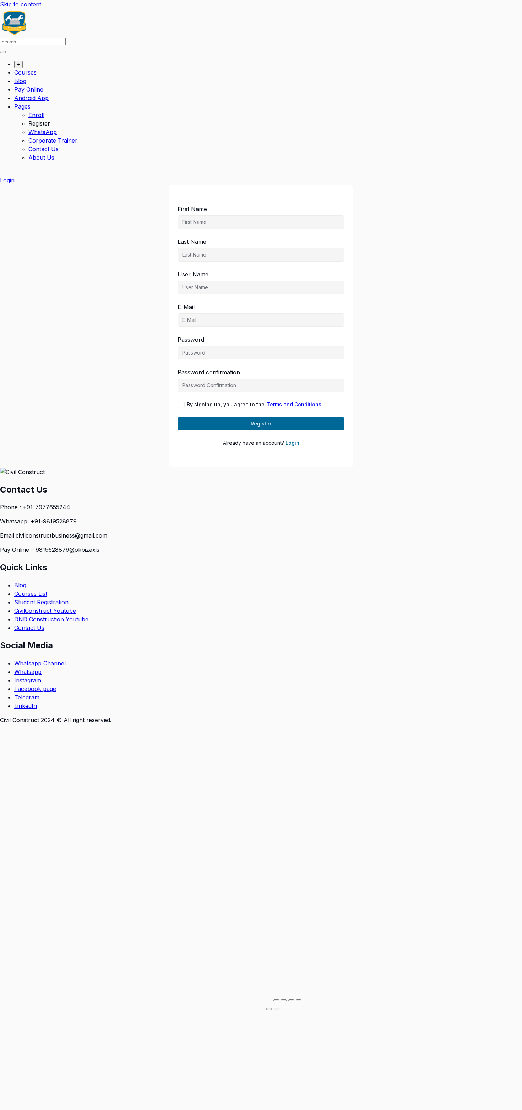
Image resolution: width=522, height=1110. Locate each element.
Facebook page (35, 688)
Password (191, 339)
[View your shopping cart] (3, 171)
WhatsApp (42, 132)
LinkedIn (25, 705)
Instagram (27, 680)
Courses (25, 72)
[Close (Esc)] (298, 1000)
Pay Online (28, 89)
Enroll (36, 115)
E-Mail (186, 307)
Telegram (26, 697)
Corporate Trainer (52, 140)
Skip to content (20, 4)
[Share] (291, 1000)
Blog (20, 80)
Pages (22, 106)
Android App (31, 97)
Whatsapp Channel (40, 663)
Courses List (30, 593)
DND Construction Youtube (51, 619)
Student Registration (41, 602)
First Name (192, 209)
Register (39, 123)
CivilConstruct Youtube (45, 610)
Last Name (192, 241)
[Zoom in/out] (276, 1000)
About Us (41, 157)
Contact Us (43, 149)
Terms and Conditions (294, 404)
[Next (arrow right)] (276, 1009)
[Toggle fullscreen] (284, 1000)
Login (7, 180)
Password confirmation (209, 372)
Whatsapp (28, 671)
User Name (193, 274)
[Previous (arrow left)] (269, 1009)
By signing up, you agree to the (254, 404)
